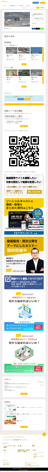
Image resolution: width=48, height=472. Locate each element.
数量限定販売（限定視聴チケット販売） (24, 450)
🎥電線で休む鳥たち (36, 55)
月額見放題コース (13, 5)
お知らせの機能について (9, 390)
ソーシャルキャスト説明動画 (9, 446)
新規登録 (35, 2)
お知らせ (28, 5)
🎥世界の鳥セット (10, 77)
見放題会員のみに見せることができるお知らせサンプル (16, 383)
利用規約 (29, 464)
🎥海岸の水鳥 (9, 55)
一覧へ (23, 64)
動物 (32, 25)
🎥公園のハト (22, 55)
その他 (34, 450)
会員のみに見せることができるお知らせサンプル (15, 387)
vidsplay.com (25, 468)
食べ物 (19, 445)
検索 (38, 7)
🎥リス (20, 77)
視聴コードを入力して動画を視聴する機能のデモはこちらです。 (18, 113)
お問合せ (8, 464)
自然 (4, 450)
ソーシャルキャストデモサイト (13, 437)
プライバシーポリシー (32, 462)
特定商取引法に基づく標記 (33, 465)
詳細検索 (42, 7)
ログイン (42, 2)
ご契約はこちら (24, 126)
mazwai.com (32, 468)
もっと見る (23, 393)
